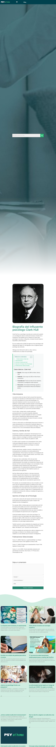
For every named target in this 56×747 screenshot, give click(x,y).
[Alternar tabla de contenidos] (30, 357)
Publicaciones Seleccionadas (23, 365)
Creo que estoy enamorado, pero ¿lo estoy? (42, 746)
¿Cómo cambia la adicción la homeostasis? (13, 715)
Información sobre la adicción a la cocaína (13, 746)
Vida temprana (19, 360)
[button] (17, 2)
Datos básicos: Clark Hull (22, 359)
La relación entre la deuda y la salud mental (13, 625)
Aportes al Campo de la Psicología (24, 363)
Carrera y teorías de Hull (21, 362)
